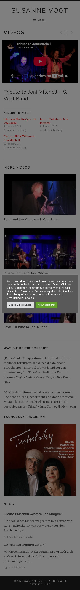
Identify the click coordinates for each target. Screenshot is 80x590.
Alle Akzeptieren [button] (46, 304)
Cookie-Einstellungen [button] (20, 304)
